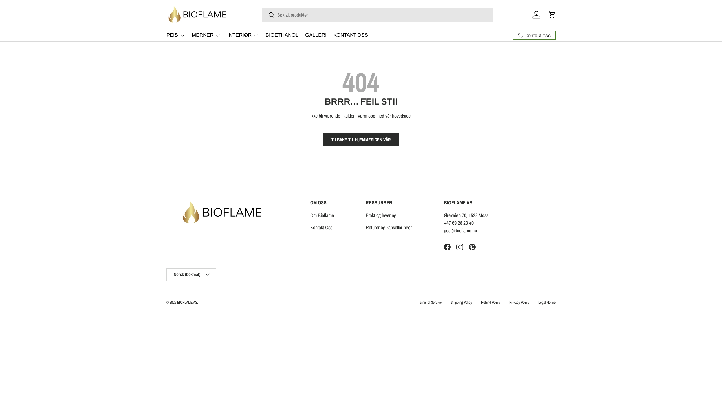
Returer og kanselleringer (389, 227)
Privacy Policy (519, 302)
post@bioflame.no (460, 230)
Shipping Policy (461, 302)
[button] (552, 14)
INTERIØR (239, 35)
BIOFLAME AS (187, 302)
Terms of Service (430, 302)
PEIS (172, 35)
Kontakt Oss (321, 227)
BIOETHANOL (281, 35)
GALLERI (316, 35)
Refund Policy (490, 302)
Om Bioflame (322, 215)
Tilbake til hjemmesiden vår (361, 140)
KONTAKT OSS (350, 35)
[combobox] (377, 15)
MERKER (202, 35)
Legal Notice (547, 302)
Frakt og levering (381, 215)
